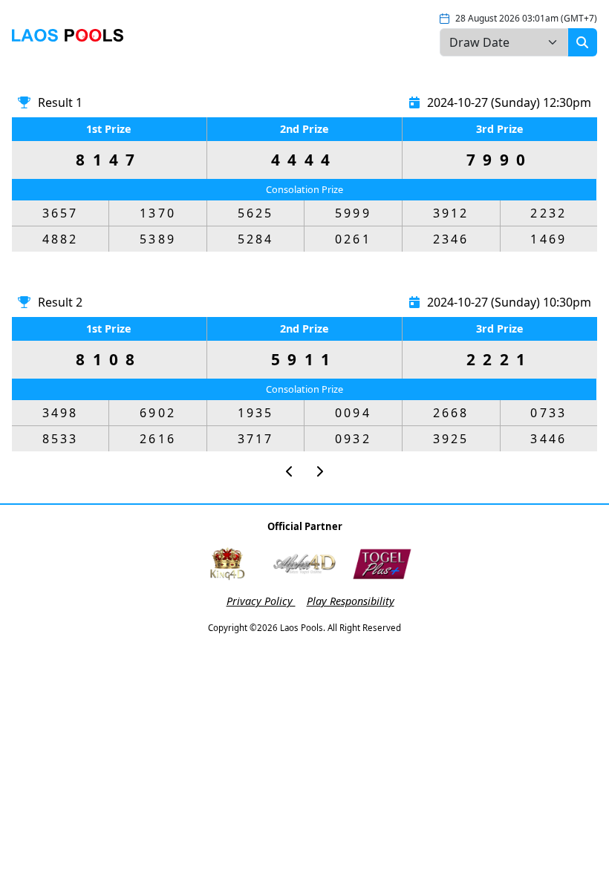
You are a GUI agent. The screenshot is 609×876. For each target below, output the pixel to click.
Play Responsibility (350, 601)
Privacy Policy (261, 601)
